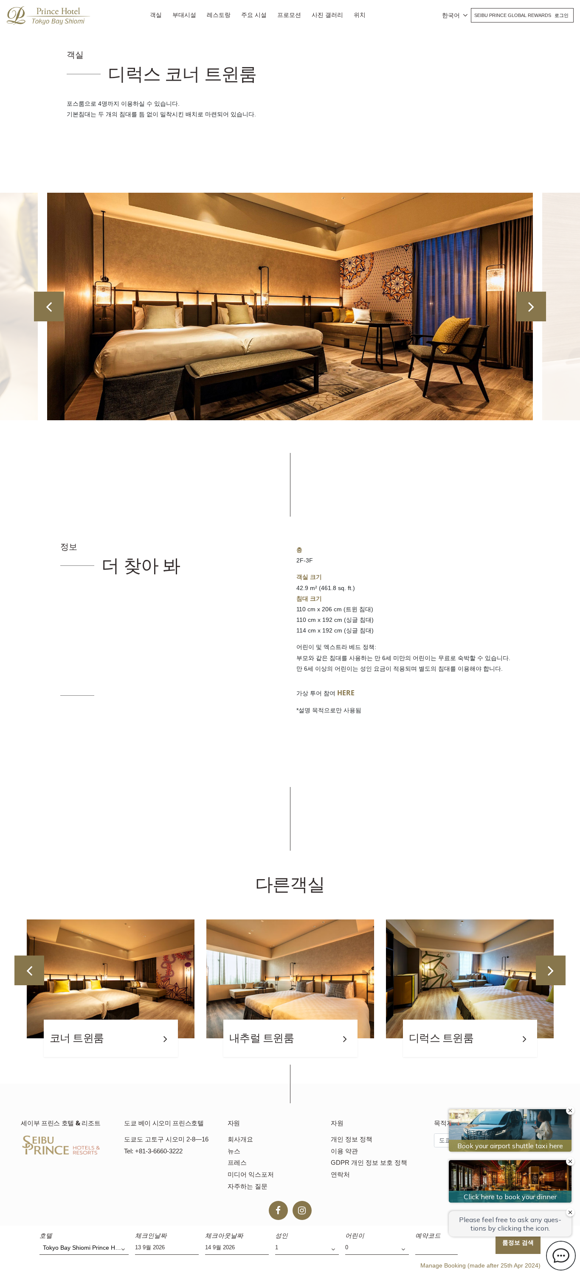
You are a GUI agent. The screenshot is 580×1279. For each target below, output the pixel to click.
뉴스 (234, 1151)
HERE (346, 692)
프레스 (237, 1162)
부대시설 (184, 14)
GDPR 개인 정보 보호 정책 (369, 1162)
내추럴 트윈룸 (82, 1038)
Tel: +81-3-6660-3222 (153, 1151)
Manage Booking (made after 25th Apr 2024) (480, 1265)
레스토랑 (219, 14)
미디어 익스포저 (251, 1174)
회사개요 (240, 1139)
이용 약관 (344, 1151)
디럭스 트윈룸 (261, 1038)
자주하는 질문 (247, 1186)
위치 (360, 14)
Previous (49, 306)
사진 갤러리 (327, 14)
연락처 (340, 1174)
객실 (156, 14)
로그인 (562, 15)
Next (531, 306)
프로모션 (289, 14)
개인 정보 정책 (351, 1139)
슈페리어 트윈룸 (446, 1038)
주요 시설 (254, 14)
